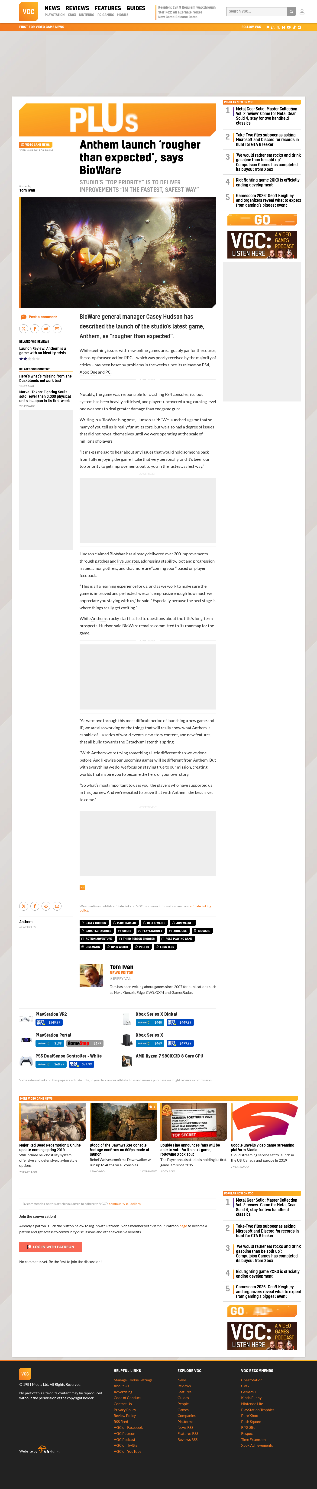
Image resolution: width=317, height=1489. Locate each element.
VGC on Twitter (126, 1445)
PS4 (205, 364)
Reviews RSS (187, 1439)
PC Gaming (105, 15)
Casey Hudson (96, 923)
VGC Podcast (124, 1439)
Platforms (185, 1421)
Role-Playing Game (179, 939)
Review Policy (125, 1415)
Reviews (77, 8)
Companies (187, 1415)
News (52, 8)
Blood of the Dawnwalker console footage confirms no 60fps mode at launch (119, 1150)
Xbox (72, 15)
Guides (135, 8)
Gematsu (248, 1392)
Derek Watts (156, 923)
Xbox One (88, 372)
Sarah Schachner (98, 931)
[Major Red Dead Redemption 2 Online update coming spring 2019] (52, 1122)
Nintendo (86, 15)
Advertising (123, 1392)
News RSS (185, 1427)
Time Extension (253, 1439)
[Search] (291, 11)
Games (183, 1409)
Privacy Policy (125, 1409)
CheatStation (251, 1380)
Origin (126, 931)
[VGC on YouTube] (289, 27)
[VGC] (28, 11)
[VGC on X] (278, 27)
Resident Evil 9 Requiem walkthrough (187, 7)
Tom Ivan (27, 190)
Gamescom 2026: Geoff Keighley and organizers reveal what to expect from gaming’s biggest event (268, 200)
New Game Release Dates (177, 17)
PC (108, 372)
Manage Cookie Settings (133, 1380)
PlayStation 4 (152, 931)
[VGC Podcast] (273, 27)
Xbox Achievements (257, 1445)
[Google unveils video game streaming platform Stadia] (264, 1122)
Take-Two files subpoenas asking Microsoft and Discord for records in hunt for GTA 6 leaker (267, 140)
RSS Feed (121, 1421)
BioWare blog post (118, 419)
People (183, 1403)
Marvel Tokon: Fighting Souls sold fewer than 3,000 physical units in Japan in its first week (45, 396)
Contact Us (123, 1403)
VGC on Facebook (128, 1427)
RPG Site (248, 1427)
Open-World (119, 947)
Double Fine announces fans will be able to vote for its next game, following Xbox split (190, 1150)
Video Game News (37, 144)
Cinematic (93, 947)
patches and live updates (117, 561)
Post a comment (43, 317)
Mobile (122, 15)
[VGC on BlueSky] (283, 27)
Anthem (98, 618)
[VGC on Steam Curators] (299, 27)
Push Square (251, 1421)
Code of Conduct (127, 1397)
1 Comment (148, 1171)
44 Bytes (49, 1449)
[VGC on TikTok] (294, 27)
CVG (245, 1385)
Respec (246, 1433)
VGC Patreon (124, 1433)
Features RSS (188, 1433)
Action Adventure (99, 939)
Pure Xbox (249, 1415)
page (183, 1226)
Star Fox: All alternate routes (180, 12)
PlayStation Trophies (257, 1409)
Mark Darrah (126, 923)
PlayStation (55, 15)
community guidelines (125, 1204)
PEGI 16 (144, 947)
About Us (121, 1385)
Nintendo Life (252, 1403)
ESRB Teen (167, 947)
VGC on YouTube (127, 1451)
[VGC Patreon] (267, 27)
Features (108, 8)
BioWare (118, 553)
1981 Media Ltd (35, 1384)
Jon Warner (184, 923)
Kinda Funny (251, 1397)
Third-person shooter (139, 939)
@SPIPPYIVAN (120, 978)
